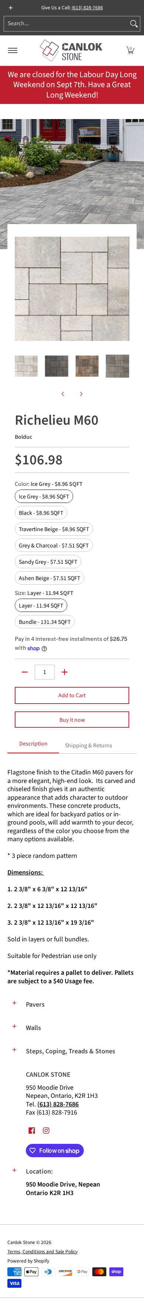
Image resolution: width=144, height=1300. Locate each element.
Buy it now (72, 720)
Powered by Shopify (28, 1260)
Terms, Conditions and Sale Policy (42, 1251)
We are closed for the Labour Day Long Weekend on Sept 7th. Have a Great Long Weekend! (72, 85)
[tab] (33, 746)
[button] (130, 51)
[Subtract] (25, 672)
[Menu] (12, 51)
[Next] (124, 289)
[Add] (65, 672)
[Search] (134, 23)
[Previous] (20, 289)
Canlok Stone (21, 1242)
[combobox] (66, 23)
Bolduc (23, 437)
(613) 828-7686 (87, 7)
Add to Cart (72, 695)
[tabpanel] (72, 873)
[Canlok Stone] (71, 50)
